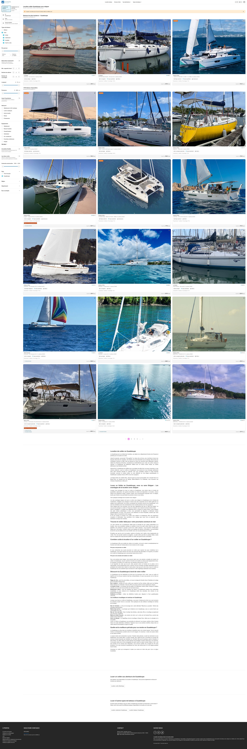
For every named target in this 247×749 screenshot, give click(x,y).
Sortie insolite (7, 113)
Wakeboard (6, 126)
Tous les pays (7, 173)
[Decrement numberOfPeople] (13, 68)
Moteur (5, 30)
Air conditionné (7, 136)
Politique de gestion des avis (9, 742)
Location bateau (108, 2)
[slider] (3, 51)
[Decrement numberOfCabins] (13, 72)
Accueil (24, 7)
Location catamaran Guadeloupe (119, 710)
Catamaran (7, 37)
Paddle (5, 141)
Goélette (7, 40)
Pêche (5, 115)
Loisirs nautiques (8, 110)
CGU (4, 736)
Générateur (6, 134)
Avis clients (26, 731)
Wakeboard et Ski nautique (10, 108)
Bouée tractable (7, 128)
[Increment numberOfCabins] (19, 72)
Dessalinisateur (7, 131)
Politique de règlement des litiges (10, 740)
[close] (243, 12)
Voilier (6, 35)
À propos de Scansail (7, 731)
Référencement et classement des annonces (12, 739)
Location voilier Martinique (117, 686)
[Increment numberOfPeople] (19, 68)
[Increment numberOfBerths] (19, 77)
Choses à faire (117, 2)
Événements (7, 118)
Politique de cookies (7, 734)
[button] (59, 73)
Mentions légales (6, 737)
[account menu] (244, 2)
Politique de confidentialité (8, 733)
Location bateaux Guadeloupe (136, 710)
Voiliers (34, 7)
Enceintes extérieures (9, 139)
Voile (5, 32)
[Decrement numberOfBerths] (13, 76)
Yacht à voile (8, 42)
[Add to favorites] (94, 21)
